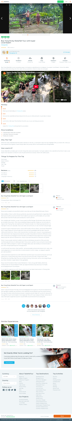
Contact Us (60, 1)
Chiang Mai (20, 111)
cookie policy (59, 419)
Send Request (9, 362)
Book (62, 416)
